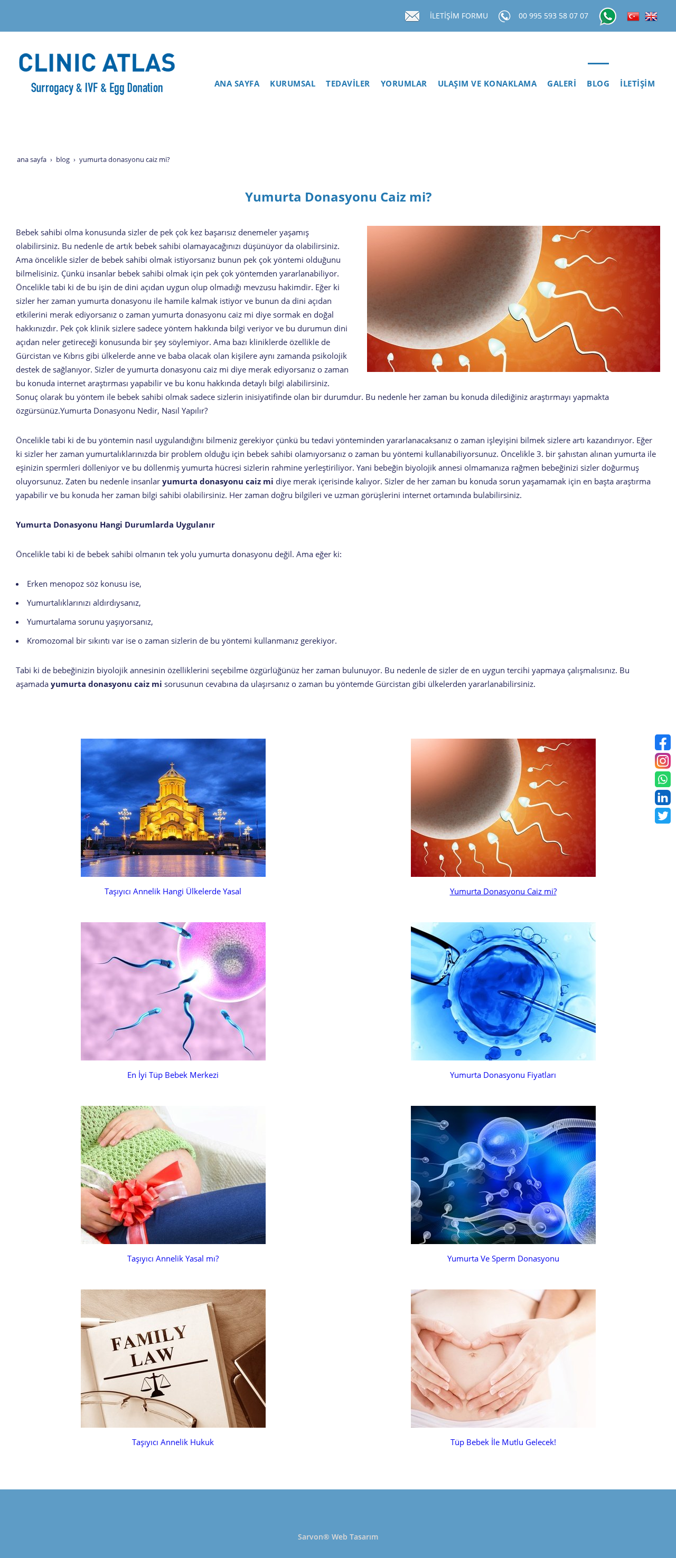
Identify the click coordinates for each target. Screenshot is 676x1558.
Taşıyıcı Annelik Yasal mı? (173, 1258)
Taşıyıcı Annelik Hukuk (173, 1442)
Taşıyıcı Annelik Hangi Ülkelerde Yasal (173, 891)
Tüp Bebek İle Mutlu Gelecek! (503, 1442)
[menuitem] (237, 84)
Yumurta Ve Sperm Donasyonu (503, 1258)
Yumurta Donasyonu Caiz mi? (503, 891)
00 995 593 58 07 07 (553, 16)
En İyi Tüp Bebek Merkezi (173, 1075)
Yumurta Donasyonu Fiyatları (503, 1075)
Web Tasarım (355, 1537)
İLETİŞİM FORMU (459, 16)
